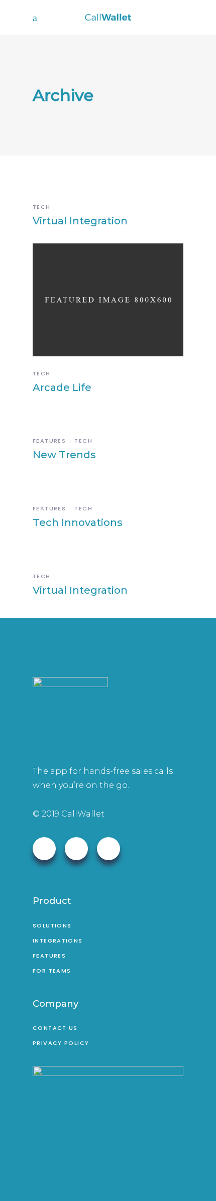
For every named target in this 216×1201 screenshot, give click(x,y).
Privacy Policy (61, 1043)
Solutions (52, 925)
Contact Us (55, 1028)
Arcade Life (62, 387)
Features (49, 441)
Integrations (58, 941)
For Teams (52, 971)
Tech (42, 207)
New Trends (64, 455)
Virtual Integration (80, 221)
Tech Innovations (78, 522)
